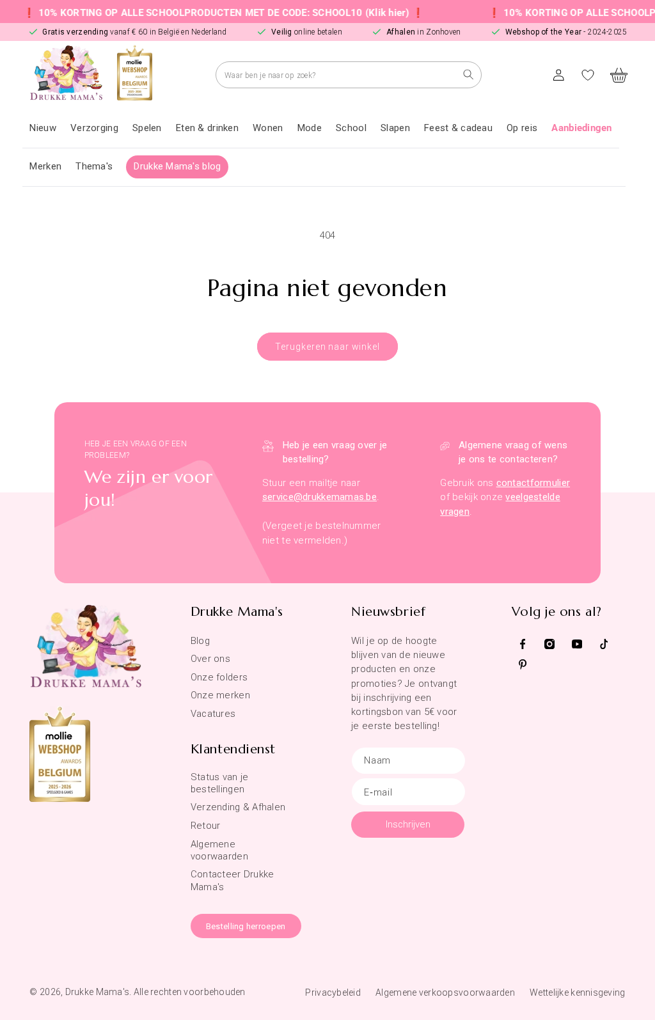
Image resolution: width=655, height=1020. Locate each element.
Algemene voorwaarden (219, 850)
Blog (200, 641)
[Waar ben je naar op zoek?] (468, 74)
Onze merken (220, 695)
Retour (206, 825)
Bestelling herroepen (246, 926)
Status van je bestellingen (220, 783)
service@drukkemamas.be (319, 497)
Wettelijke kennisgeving (577, 992)
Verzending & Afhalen (238, 807)
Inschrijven (408, 824)
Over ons (210, 658)
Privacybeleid (333, 992)
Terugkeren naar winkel (327, 346)
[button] (94, 128)
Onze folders (219, 677)
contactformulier (533, 483)
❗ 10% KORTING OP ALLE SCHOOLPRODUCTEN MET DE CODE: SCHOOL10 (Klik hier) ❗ (212, 13)
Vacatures (213, 713)
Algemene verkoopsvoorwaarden (445, 992)
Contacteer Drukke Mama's (232, 880)
